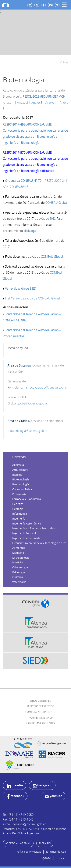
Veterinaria (19, 582)
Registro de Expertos (40, 706)
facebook (17, 796)
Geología (17, 509)
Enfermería (19, 494)
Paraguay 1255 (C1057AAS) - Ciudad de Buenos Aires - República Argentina (34, 831)
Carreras (19, 457)
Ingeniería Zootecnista (26, 538)
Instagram (44, 785)
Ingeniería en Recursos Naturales (33, 528)
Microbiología (21, 557)
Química (17, 577)
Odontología (20, 567)
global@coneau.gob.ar (33, 403)
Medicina (18, 552)
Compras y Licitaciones (40, 712)
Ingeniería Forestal (24, 533)
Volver (64, 62)
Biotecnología (20, 479)
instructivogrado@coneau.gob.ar (45, 387)
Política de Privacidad (28, 851)
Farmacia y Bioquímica (26, 499)
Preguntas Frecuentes (40, 723)
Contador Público (23, 489)
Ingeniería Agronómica (26, 523)
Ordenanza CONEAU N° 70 (23, 180)
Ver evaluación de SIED (20, 288)
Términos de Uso (56, 851)
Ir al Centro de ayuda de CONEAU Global (32, 298)
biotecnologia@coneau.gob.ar (28, 431)
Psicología (18, 572)
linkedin (17, 785)
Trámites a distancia (40, 717)
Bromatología (20, 484)
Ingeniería (18, 518)
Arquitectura (20, 470)
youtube (56, 796)
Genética (17, 504)
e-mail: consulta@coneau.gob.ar (24, 824)
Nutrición (18, 562)
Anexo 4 (50, 102)
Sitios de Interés (40, 700)
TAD (52, 218)
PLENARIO (45, 843)
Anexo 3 (36, 102)
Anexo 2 (22, 102)
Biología (17, 474)
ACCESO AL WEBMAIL (18, 843)
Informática (19, 513)
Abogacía (18, 465)
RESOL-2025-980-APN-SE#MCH (44, 96)
